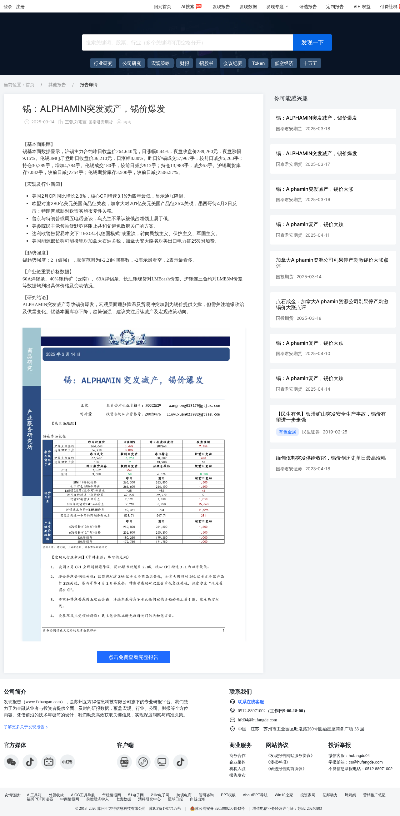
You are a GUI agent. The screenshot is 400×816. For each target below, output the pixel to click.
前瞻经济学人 (97, 799)
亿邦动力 (330, 795)
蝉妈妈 (350, 795)
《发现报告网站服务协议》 (290, 755)
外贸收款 (56, 795)
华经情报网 (111, 795)
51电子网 (136, 795)
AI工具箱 (34, 795)
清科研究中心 (149, 799)
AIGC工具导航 (83, 795)
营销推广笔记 (374, 795)
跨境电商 (184, 795)
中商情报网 (69, 799)
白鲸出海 (197, 799)
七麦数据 (123, 799)
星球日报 (175, 799)
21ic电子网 (160, 795)
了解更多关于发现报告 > (26, 726)
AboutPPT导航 (255, 795)
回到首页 (162, 6)
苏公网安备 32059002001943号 (220, 808)
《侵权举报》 (278, 762)
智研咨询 (206, 795)
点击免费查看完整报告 (133, 657)
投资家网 (307, 795)
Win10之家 (284, 795)
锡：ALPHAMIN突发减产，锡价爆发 (93, 108)
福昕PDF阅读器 (40, 799)
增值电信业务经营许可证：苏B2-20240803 (287, 808)
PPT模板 (228, 795)
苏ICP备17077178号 (165, 808)
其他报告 (57, 84)
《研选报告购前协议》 (286, 768)
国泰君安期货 (100, 121)
